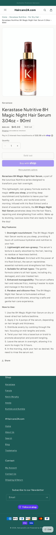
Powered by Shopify (38, 528)
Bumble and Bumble (15, 409)
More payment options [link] (28, 170)
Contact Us (10, 474)
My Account (11, 468)
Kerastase (10, 384)
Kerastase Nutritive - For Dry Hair (24, 17)
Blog (7, 444)
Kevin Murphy (12, 397)
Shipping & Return (14, 480)
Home (4, 17)
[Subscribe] (47, 497)
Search (8, 438)
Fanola (8, 390)
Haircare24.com (25, 10)
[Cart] (51, 10)
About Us (9, 432)
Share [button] (7, 360)
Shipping (5, 131)
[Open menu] (5, 10)
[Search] (44, 10)
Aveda (8, 403)
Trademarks (11, 450)
